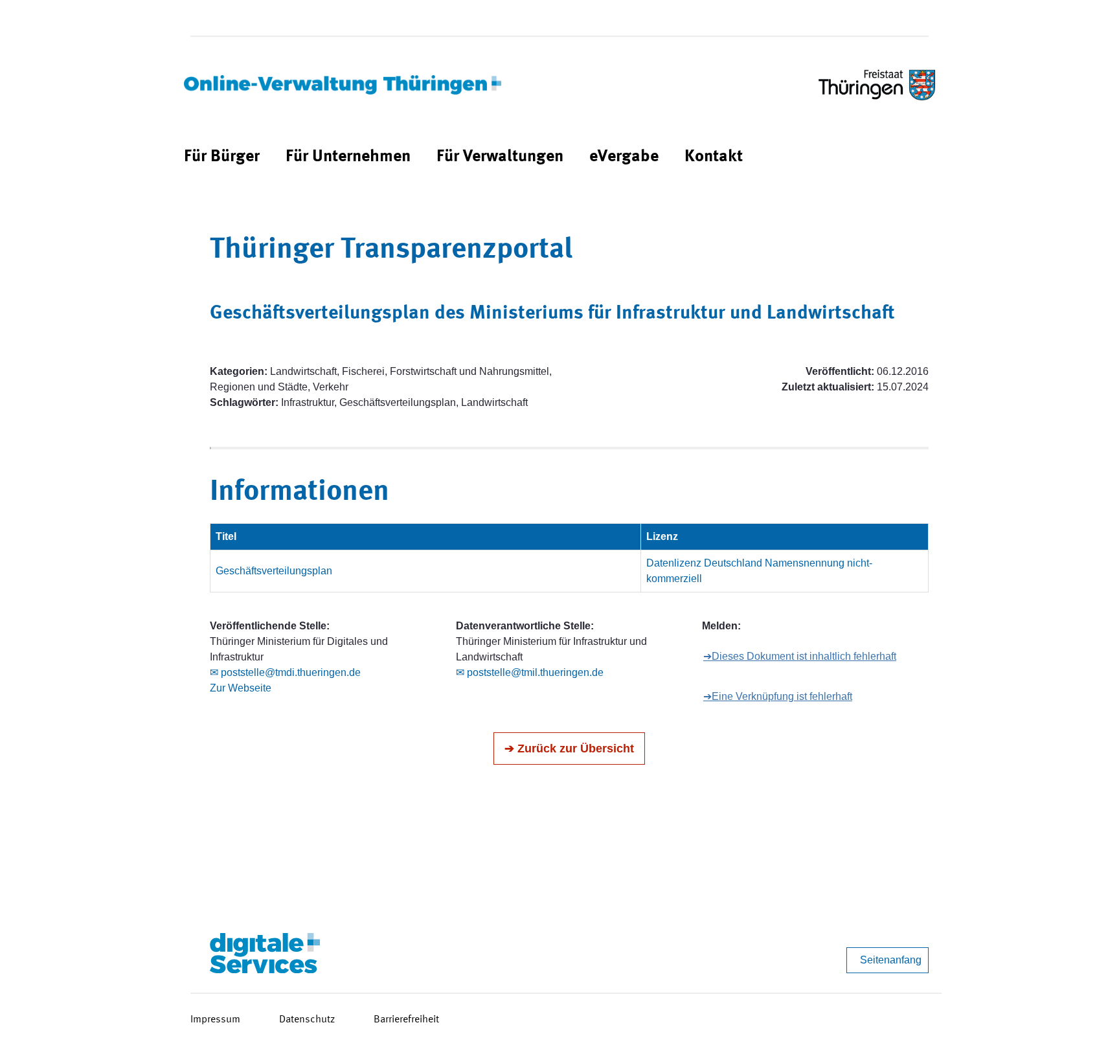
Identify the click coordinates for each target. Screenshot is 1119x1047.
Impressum (215, 1020)
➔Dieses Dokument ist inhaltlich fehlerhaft (799, 656)
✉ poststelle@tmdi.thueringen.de (285, 672)
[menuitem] (222, 157)
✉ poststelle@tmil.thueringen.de (530, 672)
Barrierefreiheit (406, 1020)
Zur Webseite (240, 687)
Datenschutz (307, 1020)
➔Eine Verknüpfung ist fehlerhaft (777, 696)
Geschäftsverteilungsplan (274, 570)
